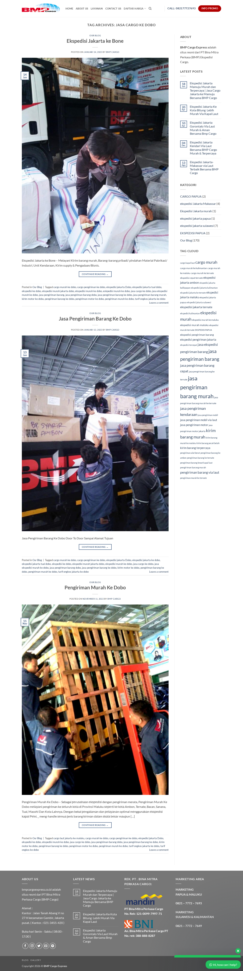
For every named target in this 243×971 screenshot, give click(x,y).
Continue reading (95, 274)
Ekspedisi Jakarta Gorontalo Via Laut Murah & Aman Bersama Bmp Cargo (203, 128)
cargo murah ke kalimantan (193, 268)
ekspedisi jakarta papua (195, 218)
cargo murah (206, 262)
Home (69, 8)
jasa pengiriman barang (51, 294)
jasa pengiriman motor (194, 425)
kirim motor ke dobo (33, 298)
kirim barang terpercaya (195, 447)
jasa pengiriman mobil (208, 415)
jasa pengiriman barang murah (149, 294)
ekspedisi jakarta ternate (196, 307)
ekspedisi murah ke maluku (205, 319)
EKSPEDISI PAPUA (192, 233)
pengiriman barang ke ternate (200, 458)
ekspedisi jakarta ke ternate (193, 292)
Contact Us (113, 8)
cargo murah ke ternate (202, 273)
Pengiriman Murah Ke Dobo (95, 587)
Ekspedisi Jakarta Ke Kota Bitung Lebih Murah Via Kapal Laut (204, 110)
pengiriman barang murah (193, 467)
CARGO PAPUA (191, 196)
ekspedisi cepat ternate (191, 277)
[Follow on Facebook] (25, 946)
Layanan (97, 8)
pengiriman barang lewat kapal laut (196, 462)
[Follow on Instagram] (32, 946)
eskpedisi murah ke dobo (116, 291)
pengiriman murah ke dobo (119, 298)
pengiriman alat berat (190, 453)
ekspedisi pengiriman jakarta (198, 339)
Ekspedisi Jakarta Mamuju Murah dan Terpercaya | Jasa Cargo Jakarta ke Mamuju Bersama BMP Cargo (205, 90)
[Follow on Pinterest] (53, 946)
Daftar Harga (133, 8)
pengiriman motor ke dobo (89, 298)
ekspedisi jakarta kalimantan (204, 287)
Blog (25, 960)
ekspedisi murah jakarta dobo (58, 291)
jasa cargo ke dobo (141, 291)
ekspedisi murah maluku (194, 325)
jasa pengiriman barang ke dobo (115, 294)
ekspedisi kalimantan (190, 313)
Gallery (35, 960)
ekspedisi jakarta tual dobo (146, 287)
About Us (82, 8)
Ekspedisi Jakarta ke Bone (95, 41)
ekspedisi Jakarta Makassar (198, 203)
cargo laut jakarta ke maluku (68, 838)
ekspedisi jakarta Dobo (118, 287)
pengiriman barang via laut (199, 472)
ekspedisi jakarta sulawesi (197, 225)
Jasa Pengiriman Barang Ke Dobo (95, 318)
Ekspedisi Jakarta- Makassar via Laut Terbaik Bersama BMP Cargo (204, 167)
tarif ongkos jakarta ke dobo (150, 298)
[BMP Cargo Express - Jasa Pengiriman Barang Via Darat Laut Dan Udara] (41, 8)
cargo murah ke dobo (64, 287)
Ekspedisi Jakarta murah (196, 211)
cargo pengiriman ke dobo (91, 287)
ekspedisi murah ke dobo (88, 291)
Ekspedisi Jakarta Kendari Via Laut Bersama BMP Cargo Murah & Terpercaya (203, 147)
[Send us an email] (46, 946)
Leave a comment (159, 302)
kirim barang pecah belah (207, 443)
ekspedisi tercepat (188, 345)
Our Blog (95, 35)
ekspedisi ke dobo (31, 291)
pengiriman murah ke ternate (193, 478)
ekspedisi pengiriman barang (197, 334)
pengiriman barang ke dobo (59, 298)
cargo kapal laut (187, 263)
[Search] (150, 8)
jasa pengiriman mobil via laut (198, 420)
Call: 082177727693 (181, 8)
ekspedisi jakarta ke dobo (146, 560)
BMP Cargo (112, 52)
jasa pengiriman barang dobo (81, 294)
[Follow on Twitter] (39, 946)
